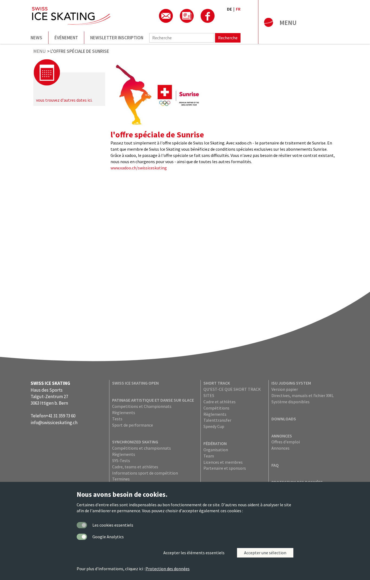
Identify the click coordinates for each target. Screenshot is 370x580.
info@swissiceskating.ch (54, 423)
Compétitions (216, 408)
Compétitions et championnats (141, 448)
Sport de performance (132, 425)
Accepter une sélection (265, 552)
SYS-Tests (121, 460)
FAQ (275, 465)
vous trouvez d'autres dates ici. (64, 100)
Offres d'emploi (285, 441)
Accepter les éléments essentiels (194, 552)
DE (229, 9)
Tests (117, 418)
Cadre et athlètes (219, 401)
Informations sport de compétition (145, 473)
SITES (208, 395)
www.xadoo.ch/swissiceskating (139, 167)
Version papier (284, 389)
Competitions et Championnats (141, 406)
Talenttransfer (217, 420)
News (36, 38)
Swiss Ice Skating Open (135, 383)
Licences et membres (223, 462)
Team (208, 456)
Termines (121, 479)
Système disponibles (290, 401)
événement (66, 38)
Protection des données (167, 568)
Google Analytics (108, 536)
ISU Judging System (291, 383)
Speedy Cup (213, 426)
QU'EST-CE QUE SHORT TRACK (232, 389)
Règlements (123, 412)
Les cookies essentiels (112, 525)
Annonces (281, 436)
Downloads (283, 418)
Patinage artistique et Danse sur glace (153, 400)
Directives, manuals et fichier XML (302, 395)
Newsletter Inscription (116, 38)
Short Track (216, 383)
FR (238, 9)
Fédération (215, 443)
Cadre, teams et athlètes (135, 466)
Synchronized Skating (135, 441)
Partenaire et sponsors (224, 468)
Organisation (215, 449)
